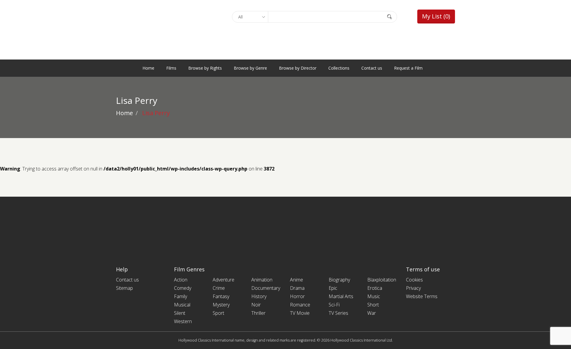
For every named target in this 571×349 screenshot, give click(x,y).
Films (171, 68)
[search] (389, 16)
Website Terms (421, 296)
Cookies (414, 279)
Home (148, 68)
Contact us (371, 68)
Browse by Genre (250, 68)
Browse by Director (297, 68)
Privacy (413, 288)
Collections (338, 68)
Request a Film (408, 68)
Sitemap (124, 288)
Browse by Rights (205, 68)
